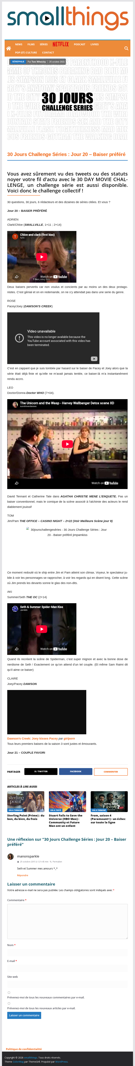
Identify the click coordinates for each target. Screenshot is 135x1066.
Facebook (75, 771)
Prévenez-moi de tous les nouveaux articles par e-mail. (41, 1008)
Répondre (22, 875)
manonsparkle (28, 856)
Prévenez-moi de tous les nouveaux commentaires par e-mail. (45, 997)
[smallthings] (9, 48)
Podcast (79, 44)
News (18, 44)
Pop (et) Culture (26, 52)
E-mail (12, 961)
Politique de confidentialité (24, 1049)
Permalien (57, 861)
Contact (48, 52)
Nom (11, 945)
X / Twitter (41, 771)
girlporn (69, 738)
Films (31, 44)
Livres (95, 44)
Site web (12, 977)
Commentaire (17, 900)
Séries (44, 44)
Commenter (111, 771)
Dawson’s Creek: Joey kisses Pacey (32, 738)
